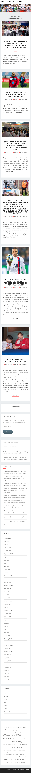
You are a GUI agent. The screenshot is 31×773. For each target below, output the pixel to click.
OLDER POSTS (16, 407)
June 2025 (6, 560)
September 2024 (8, 585)
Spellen (6, 705)
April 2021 (6, 632)
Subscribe (8, 432)
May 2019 (6, 673)
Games (6, 696)
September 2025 (8, 554)
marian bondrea (9, 747)
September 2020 (8, 651)
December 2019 (8, 664)
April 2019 (6, 676)
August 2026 (7, 538)
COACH (5, 730)
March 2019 (7, 680)
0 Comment (23, 50)
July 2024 (6, 591)
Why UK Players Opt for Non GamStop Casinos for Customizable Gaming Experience (14, 523)
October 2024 (7, 582)
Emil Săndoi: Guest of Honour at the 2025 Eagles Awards (16, 94)
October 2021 (7, 617)
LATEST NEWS (18, 744)
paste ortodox (22, 750)
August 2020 (7, 654)
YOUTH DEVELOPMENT (12, 762)
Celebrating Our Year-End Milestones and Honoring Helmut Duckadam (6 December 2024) (15, 145)
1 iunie (4, 727)
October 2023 (7, 604)
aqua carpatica (15, 727)
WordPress (21, 769)
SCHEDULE (8, 754)
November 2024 (8, 579)
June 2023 (6, 607)
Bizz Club (20, 727)
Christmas (24, 727)
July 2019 (6, 670)
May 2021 (6, 629)
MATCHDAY (17, 747)
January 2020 (7, 661)
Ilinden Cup (5, 744)
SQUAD (14, 757)
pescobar (4, 752)
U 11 (5, 715)
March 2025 (7, 569)
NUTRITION (24, 747)
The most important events (11, 712)
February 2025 (8, 573)
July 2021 (6, 623)
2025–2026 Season (9, 727)
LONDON (25, 744)
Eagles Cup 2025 (23, 732)
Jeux (5, 702)
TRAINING (20, 759)
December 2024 (8, 576)
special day (16, 754)
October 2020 (7, 648)
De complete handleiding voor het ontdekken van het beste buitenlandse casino (14, 478)
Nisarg (15, 771)
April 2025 (6, 566)
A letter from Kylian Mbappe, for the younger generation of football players (15, 282)
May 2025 (6, 563)
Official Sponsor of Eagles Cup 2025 (9, 750)
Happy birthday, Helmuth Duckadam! (15, 361)
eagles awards (11, 732)
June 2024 (6, 595)
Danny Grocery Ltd (11, 730)
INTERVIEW (10, 744)
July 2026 (6, 541)
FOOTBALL (16, 741)
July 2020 (6, 658)
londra (4, 747)
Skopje (12, 754)
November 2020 (8, 645)
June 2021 (6, 626)
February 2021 (8, 639)
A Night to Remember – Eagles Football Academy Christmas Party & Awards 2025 (15, 44)
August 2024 (7, 588)
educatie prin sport (16, 738)
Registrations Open (10, 752)
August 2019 (7, 667)
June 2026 (6, 544)
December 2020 (8, 642)
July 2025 (6, 557)
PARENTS (18, 750)
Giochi (5, 699)
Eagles (16, 50)
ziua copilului (23, 762)
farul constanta (9, 742)
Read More (16, 318)
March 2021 (7, 636)
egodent (21, 738)
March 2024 (7, 598)
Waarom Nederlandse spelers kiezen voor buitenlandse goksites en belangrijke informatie (15, 490)
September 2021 (8, 620)
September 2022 (8, 610)
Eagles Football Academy (11, 2)
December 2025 (8, 550)
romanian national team (18, 752)
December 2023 (8, 601)
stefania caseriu (13, 759)
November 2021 (8, 613)
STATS (8, 759)
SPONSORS (9, 757)
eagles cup (16, 732)
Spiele (5, 708)
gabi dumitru (24, 742)
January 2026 (7, 547)
